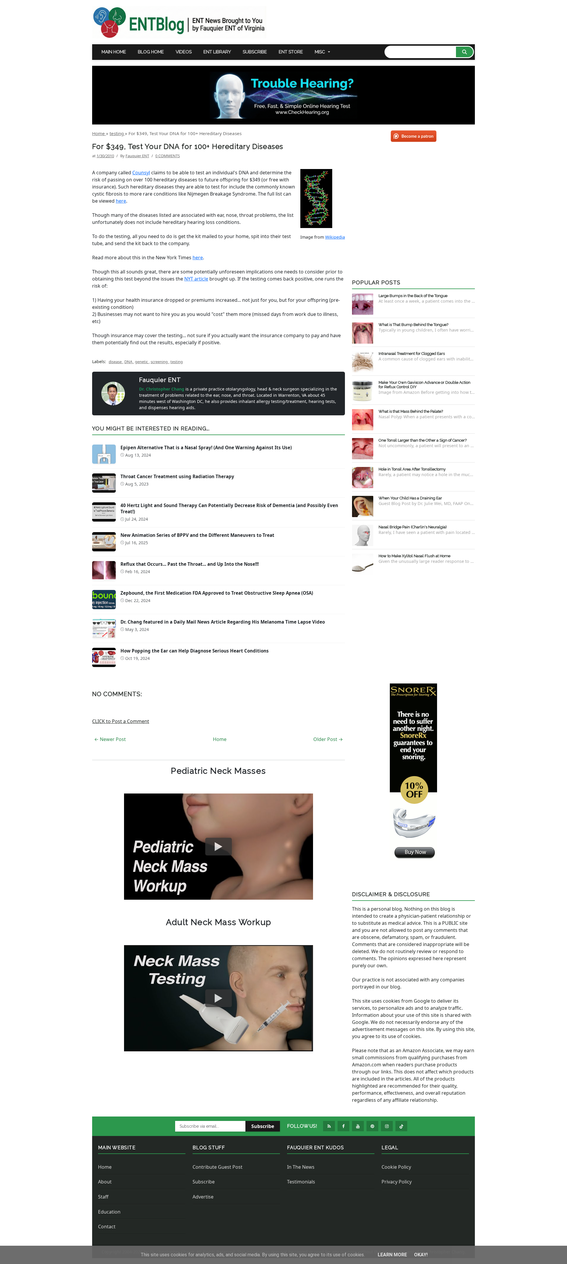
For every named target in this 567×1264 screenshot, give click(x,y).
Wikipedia (335, 237)
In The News (301, 1167)
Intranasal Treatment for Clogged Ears (412, 353)
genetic (142, 361)
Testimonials (301, 1181)
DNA (128, 361)
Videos (184, 52)
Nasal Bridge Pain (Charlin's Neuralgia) (413, 527)
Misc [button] (320, 52)
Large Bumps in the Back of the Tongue (413, 296)
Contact (106, 1226)
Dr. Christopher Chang (162, 389)
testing (176, 361)
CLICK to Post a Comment (120, 721)
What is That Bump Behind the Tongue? (413, 324)
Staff (103, 1196)
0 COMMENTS (167, 155)
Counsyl (141, 172)
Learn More (393, 1255)
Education (109, 1212)
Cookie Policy (396, 1167)
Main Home (114, 52)
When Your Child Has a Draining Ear (410, 498)
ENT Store (291, 52)
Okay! (421, 1255)
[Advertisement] (413, 628)
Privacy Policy (397, 1181)
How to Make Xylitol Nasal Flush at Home (414, 556)
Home (220, 739)
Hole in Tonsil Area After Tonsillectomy (412, 469)
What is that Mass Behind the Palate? (411, 411)
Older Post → (328, 739)
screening (160, 361)
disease (116, 361)
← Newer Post (110, 739)
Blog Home (151, 52)
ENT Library (217, 52)
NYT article (196, 279)
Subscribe (255, 52)
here (121, 201)
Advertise (203, 1196)
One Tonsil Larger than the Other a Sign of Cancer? (423, 440)
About (105, 1181)
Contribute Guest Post (217, 1167)
